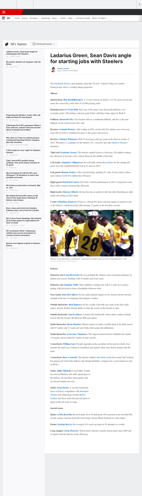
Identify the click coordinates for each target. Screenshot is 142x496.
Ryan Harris (108, 162)
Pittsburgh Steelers (44, 44)
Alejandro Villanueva (72, 162)
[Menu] (3, 12)
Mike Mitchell (63, 370)
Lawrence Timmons (77, 334)
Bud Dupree (75, 304)
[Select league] (8, 4)
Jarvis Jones (75, 314)
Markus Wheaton (68, 139)
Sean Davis (62, 387)
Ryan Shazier (74, 324)
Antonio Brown (67, 129)
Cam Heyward (71, 274)
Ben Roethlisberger (73, 99)
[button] (133, 12)
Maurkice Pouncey (67, 201)
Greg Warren (71, 430)
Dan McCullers (69, 294)
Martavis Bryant (119, 142)
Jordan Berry (64, 424)
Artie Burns (101, 357)
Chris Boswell (64, 414)
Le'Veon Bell (71, 109)
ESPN (14, 12)
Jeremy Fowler (63, 68)
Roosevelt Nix (66, 119)
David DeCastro (70, 182)
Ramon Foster (68, 172)
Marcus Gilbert (70, 191)
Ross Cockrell (69, 357)
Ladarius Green (68, 152)
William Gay (69, 343)
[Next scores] (139, 4)
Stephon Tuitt (70, 284)
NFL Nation (19, 44)
